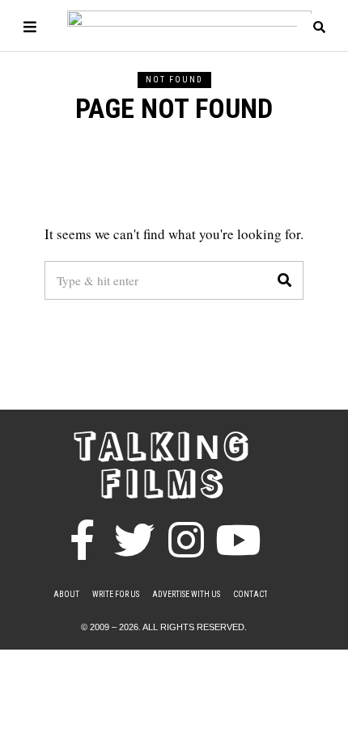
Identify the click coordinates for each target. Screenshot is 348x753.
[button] (284, 280)
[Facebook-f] (82, 540)
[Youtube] (238, 540)
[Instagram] (186, 540)
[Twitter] (134, 540)
